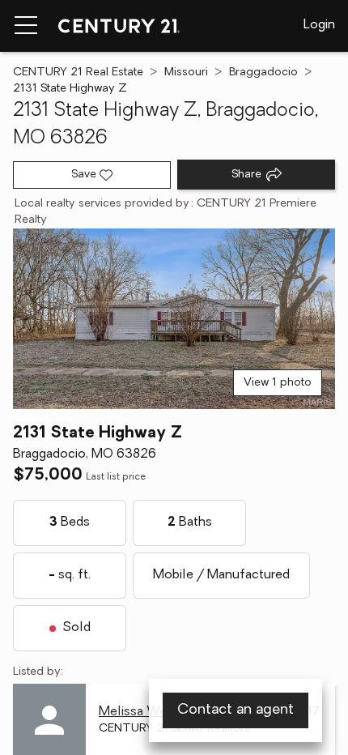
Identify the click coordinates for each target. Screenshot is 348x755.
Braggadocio (263, 72)
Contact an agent (235, 710)
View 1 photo (278, 383)
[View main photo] (174, 318)
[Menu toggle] (26, 26)
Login (319, 25)
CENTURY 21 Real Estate (78, 72)
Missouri (186, 72)
